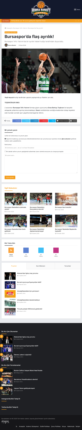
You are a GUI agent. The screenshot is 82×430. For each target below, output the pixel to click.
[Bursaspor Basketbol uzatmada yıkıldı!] (16, 199)
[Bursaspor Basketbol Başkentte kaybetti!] (66, 221)
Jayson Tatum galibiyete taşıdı (24, 388)
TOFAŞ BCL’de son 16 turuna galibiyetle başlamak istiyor (28, 21)
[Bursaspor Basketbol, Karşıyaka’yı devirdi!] (41, 199)
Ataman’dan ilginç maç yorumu (27, 273)
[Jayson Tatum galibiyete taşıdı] (7, 391)
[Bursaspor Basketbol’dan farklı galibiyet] (16, 221)
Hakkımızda (70, 426)
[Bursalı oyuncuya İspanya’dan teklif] (10, 285)
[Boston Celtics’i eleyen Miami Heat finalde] (7, 373)
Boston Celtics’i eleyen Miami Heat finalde (28, 370)
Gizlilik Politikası (45, 426)
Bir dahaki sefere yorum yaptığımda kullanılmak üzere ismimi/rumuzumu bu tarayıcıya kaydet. (35, 151)
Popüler (14, 266)
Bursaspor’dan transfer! (63, 207)
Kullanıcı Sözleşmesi (32, 426)
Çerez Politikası (56, 426)
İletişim (78, 426)
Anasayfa (9, 28)
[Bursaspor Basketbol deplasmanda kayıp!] (41, 221)
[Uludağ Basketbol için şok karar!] (10, 294)
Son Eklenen (40, 266)
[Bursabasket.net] (41, 9)
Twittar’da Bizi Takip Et (10, 407)
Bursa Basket (12, 45)
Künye (64, 426)
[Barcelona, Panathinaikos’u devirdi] (7, 382)
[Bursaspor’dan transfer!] (66, 199)
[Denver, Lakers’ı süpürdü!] (7, 357)
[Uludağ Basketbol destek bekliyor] (10, 302)
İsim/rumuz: (8, 144)
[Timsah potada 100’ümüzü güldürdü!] (10, 311)
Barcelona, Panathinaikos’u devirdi (26, 379)
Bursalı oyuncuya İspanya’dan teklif (29, 282)
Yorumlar (67, 266)
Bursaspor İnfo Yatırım (20, 28)
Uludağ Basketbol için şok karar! (28, 291)
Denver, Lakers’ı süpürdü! (22, 355)
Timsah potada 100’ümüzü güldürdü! (29, 309)
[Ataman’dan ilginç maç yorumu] (10, 276)
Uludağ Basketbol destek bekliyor (28, 300)
